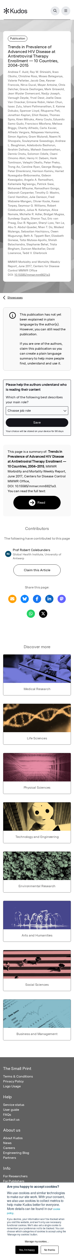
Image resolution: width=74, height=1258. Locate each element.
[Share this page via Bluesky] (25, 599)
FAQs (7, 1115)
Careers (9, 1148)
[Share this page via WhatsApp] (31, 613)
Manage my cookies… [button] (37, 1241)
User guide (11, 1110)
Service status (13, 1105)
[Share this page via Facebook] (37, 599)
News (7, 1143)
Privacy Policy (13, 1081)
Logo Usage (12, 1086)
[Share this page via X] (43, 613)
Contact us (11, 1119)
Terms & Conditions (18, 1076)
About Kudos (13, 1138)
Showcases (15, 297)
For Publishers (13, 1181)
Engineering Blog (16, 1153)
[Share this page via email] (12, 599)
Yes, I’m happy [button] (27, 1249)
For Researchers (15, 1176)
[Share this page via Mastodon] (62, 599)
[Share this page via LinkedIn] (49, 599)
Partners (9, 1158)
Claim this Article (37, 570)
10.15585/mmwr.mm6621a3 (32, 274)
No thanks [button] (49, 1249)
